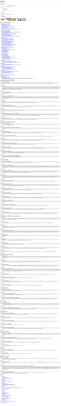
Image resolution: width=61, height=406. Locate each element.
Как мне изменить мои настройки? (6, 31)
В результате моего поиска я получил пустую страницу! (8, 67)
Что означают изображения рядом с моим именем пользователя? (9, 34)
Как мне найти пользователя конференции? (7, 68)
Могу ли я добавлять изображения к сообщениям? (8, 49)
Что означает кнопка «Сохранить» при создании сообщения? (9, 44)
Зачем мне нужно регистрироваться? (6, 24)
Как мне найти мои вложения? (5, 75)
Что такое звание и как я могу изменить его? (7, 35)
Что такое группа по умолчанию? (6, 58)
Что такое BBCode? (4, 47)
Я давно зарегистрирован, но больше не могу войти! (8, 27)
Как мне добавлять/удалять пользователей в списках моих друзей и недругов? (11, 64)
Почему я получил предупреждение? (6, 43)
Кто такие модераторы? (4, 55)
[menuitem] (5, 8)
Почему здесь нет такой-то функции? (6, 77)
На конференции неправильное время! (6, 32)
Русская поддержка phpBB (3, 402)
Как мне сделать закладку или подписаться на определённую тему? (10, 71)
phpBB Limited (23, 358)
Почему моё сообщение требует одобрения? (7, 45)
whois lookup (46, 366)
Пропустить (1, 4)
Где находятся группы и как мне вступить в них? (8, 56)
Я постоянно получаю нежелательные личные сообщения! (9, 61)
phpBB (39, 140)
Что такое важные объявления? (5, 50)
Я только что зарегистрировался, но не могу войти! (8, 26)
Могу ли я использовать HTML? (5, 48)
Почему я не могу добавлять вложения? (6, 42)
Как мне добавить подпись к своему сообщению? (8, 39)
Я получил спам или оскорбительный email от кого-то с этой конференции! (11, 62)
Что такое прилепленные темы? (5, 51)
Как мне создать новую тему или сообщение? (7, 38)
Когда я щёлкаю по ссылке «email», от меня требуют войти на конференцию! (11, 36)
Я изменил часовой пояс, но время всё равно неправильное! (9, 33)
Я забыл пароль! (4, 28)
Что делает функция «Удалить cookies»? (6, 29)
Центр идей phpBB (41, 362)
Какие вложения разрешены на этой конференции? (8, 74)
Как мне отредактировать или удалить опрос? (7, 41)
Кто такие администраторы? (5, 54)
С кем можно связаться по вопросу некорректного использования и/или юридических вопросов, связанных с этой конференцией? (17, 78)
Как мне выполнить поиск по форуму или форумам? (8, 66)
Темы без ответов (4, 16)
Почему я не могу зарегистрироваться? (6, 25)
